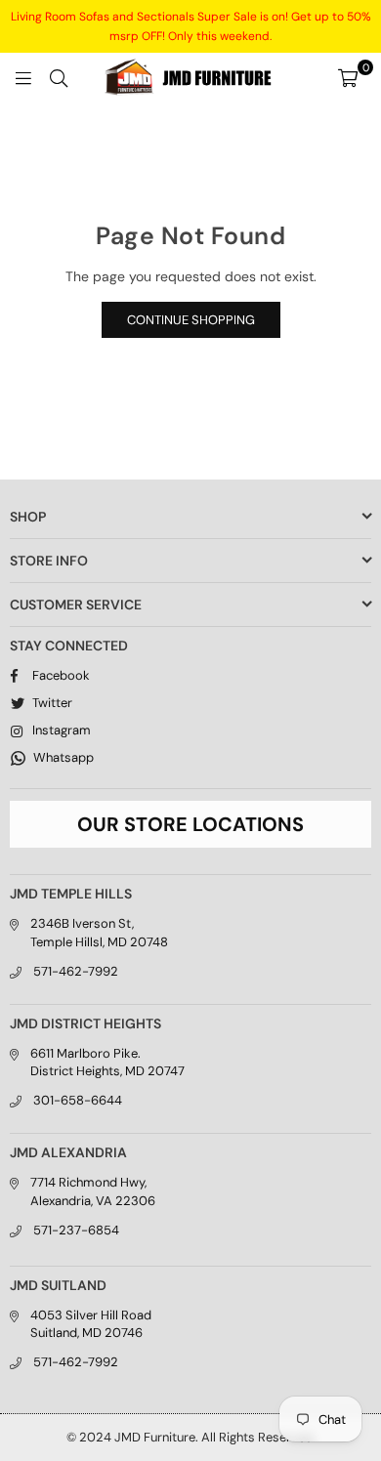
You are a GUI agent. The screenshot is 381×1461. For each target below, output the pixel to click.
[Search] (58, 77)
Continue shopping (191, 320)
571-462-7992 (75, 971)
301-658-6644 (77, 1100)
